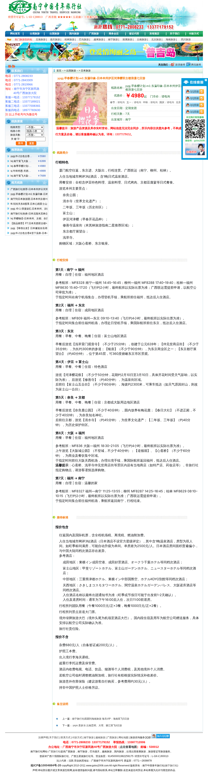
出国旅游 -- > (73, 70)
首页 (58, 70)
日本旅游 (85, 70)
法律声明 (43, 737)
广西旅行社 (54, 751)
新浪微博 (180, 64)
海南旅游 (171, 39)
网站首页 (15, 33)
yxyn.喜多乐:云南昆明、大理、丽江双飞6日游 (97, 725)
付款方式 (194, 33)
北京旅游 (156, 39)
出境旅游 (35, 33)
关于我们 (175, 33)
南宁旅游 (113, 39)
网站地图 (123, 737)
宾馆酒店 (154, 33)
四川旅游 (186, 39)
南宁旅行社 (171, 765)
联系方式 (65, 737)
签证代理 (134, 33)
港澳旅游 (127, 39)
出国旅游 (54, 33)
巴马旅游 (84, 39)
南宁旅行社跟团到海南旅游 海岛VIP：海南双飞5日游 (100, 718)
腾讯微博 (196, 64)
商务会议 (114, 33)
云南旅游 (142, 39)
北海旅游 (41, 39)
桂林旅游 (69, 39)
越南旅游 (100, 737)
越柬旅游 (98, 39)
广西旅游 (94, 33)
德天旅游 (55, 39)
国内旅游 (74, 33)
